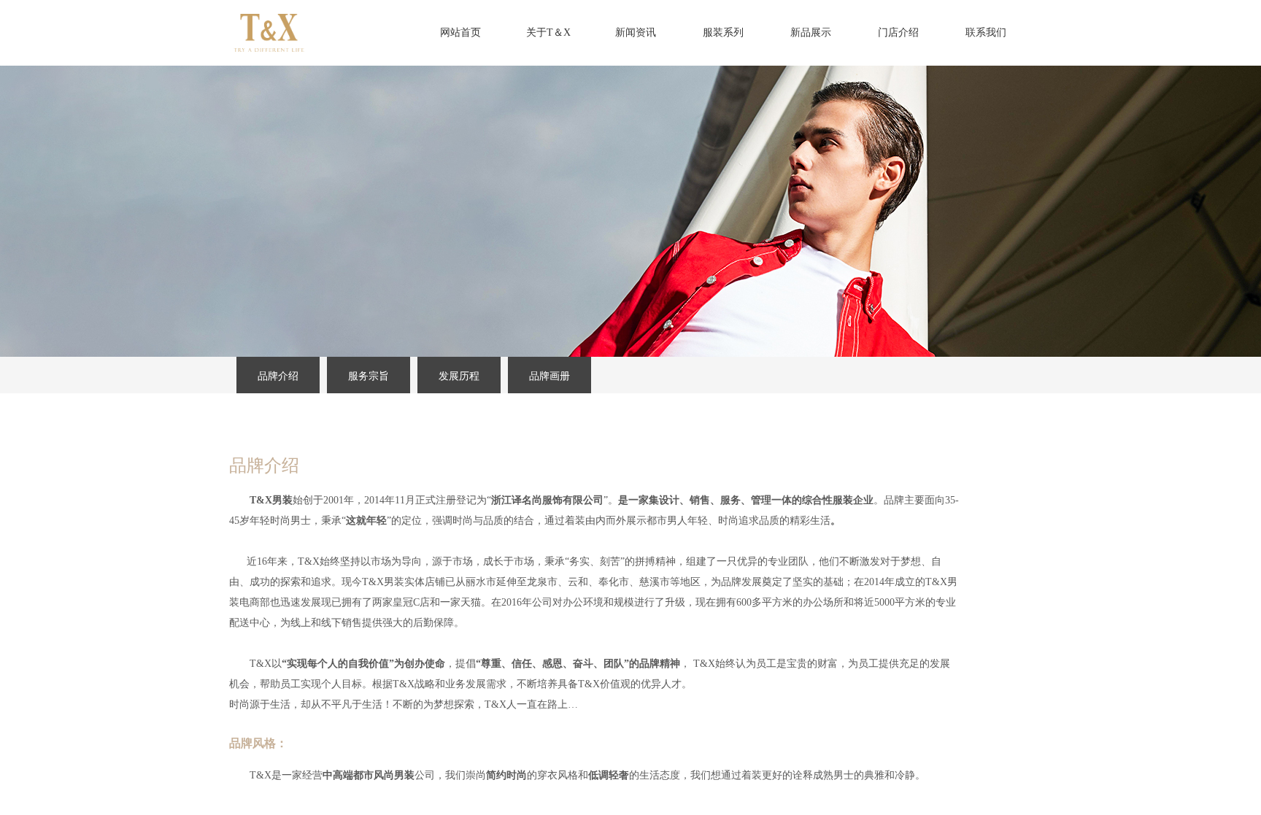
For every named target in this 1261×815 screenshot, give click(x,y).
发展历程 (459, 376)
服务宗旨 (368, 376)
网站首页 (460, 32)
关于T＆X (548, 32)
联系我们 (985, 32)
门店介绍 (898, 32)
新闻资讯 (635, 32)
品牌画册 (549, 376)
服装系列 (723, 32)
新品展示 (810, 32)
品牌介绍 (278, 376)
